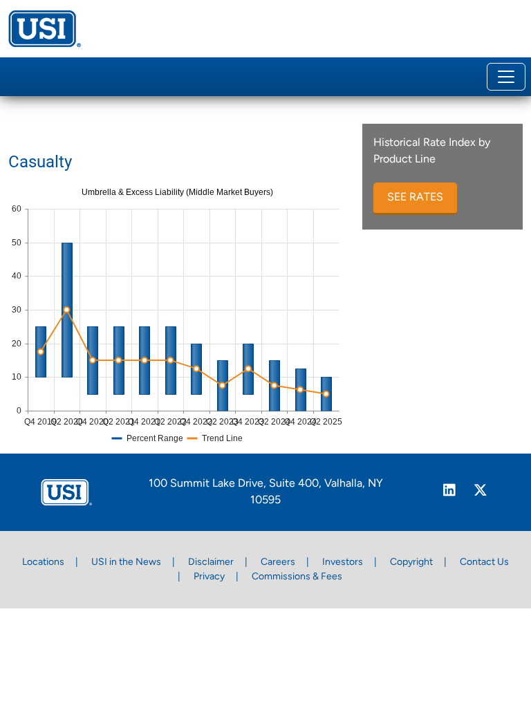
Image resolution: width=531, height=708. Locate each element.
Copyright (411, 562)
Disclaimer (211, 562)
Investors (342, 562)
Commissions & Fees (297, 577)
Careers (278, 562)
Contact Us (484, 562)
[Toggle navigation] (506, 77)
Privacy (209, 577)
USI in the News (126, 562)
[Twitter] (480, 492)
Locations (43, 562)
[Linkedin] (449, 492)
